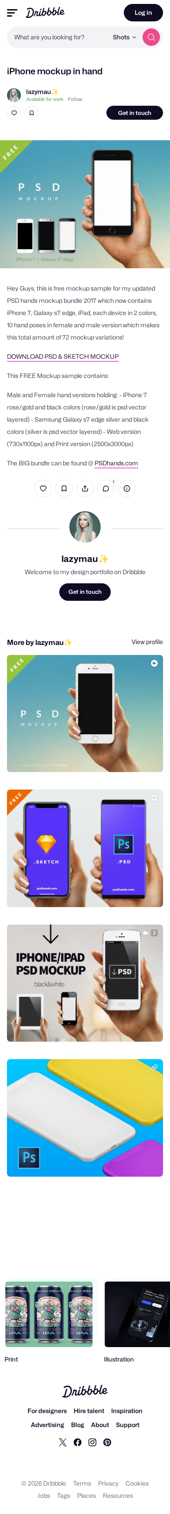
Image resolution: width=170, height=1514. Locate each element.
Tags (63, 1495)
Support (127, 1424)
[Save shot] (31, 113)
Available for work (45, 99)
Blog (77, 1424)
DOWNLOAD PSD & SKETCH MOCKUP (63, 356)
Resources (118, 1495)
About (100, 1424)
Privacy (108, 1483)
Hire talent (89, 1410)
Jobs (43, 1495)
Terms (82, 1483)
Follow (75, 99)
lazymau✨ (42, 91)
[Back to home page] (45, 12)
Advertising (47, 1424)
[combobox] (57, 37)
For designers (47, 1410)
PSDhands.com (116, 463)
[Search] (151, 37)
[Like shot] (14, 113)
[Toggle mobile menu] (12, 13)
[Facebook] (78, 1442)
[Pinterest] (107, 1442)
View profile (147, 641)
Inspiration (127, 1410)
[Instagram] (92, 1442)
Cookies (137, 1483)
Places (86, 1495)
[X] (63, 1442)
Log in (143, 12)
